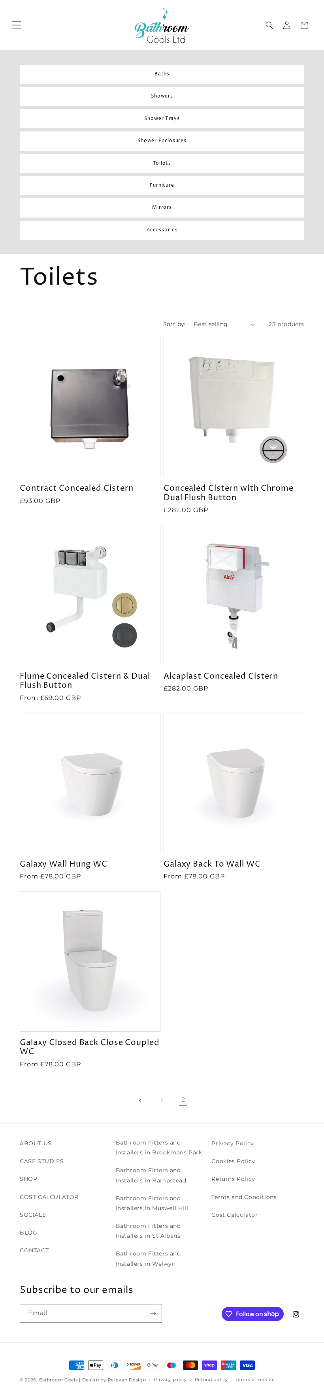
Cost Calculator (234, 1214)
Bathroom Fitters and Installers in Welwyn (148, 1258)
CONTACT (34, 1250)
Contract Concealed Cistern (77, 488)
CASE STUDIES (42, 1161)
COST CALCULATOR (49, 1197)
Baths (162, 74)
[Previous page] (140, 1100)
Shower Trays (162, 119)
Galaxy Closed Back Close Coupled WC (90, 1047)
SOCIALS (33, 1214)
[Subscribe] (153, 1313)
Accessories (162, 230)
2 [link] (183, 1099)
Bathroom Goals (58, 1380)
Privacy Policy (232, 1143)
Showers (162, 96)
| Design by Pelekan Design (112, 1380)
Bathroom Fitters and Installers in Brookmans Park (159, 1147)
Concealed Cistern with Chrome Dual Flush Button (229, 493)
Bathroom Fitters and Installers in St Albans (148, 1230)
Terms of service (255, 1379)
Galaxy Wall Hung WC (63, 864)
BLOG (28, 1232)
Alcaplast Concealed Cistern (221, 676)
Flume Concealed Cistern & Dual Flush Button (85, 681)
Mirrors (162, 207)
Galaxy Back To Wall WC (212, 864)
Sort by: (174, 324)
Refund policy (211, 1379)
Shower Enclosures (162, 141)
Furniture (162, 185)
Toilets (162, 163)
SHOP (28, 1178)
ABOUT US (36, 1143)
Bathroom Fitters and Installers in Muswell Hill (152, 1203)
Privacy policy (170, 1379)
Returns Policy (233, 1178)
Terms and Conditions (244, 1197)
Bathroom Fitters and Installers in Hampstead (151, 1175)
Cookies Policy (233, 1161)
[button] (16, 25)
